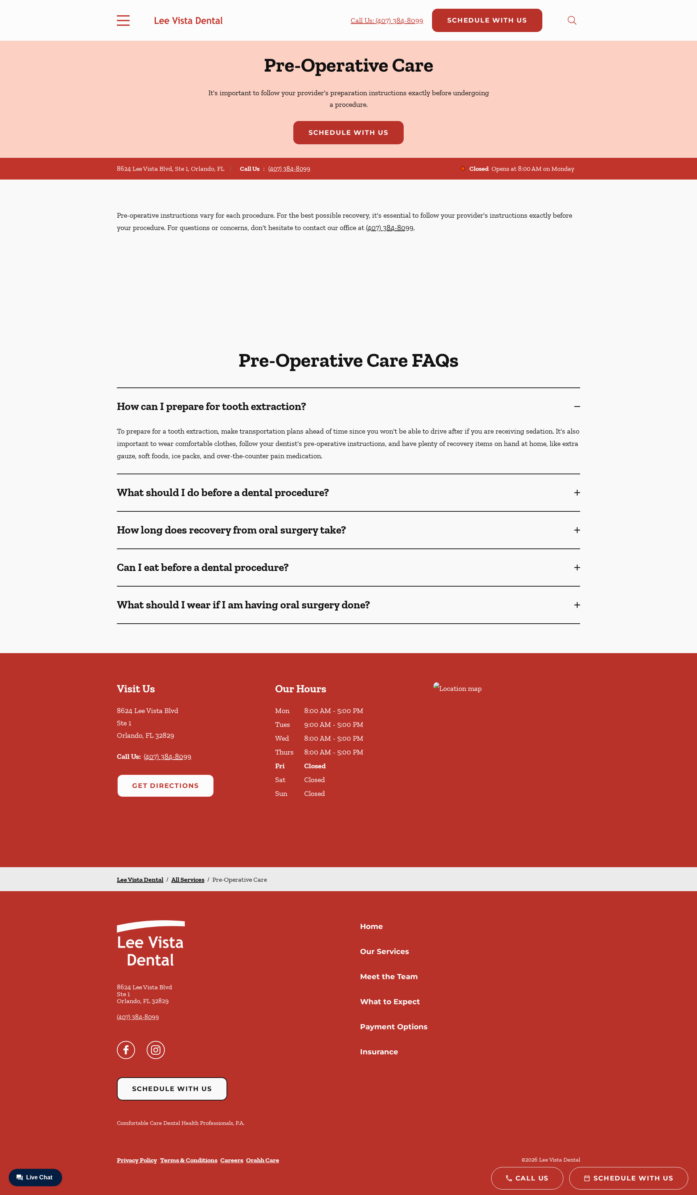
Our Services (384, 951)
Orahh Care (262, 1160)
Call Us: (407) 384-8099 (387, 20)
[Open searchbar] (572, 20)
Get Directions (165, 786)
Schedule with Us (487, 20)
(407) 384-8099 (289, 169)
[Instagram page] (156, 1050)
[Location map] (506, 760)
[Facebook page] (126, 1050)
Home (371, 926)
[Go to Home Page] (189, 20)
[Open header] (125, 20)
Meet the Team (389, 976)
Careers (231, 1160)
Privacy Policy (137, 1160)
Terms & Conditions (188, 1160)
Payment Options (394, 1026)
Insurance (379, 1051)
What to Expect (390, 1001)
